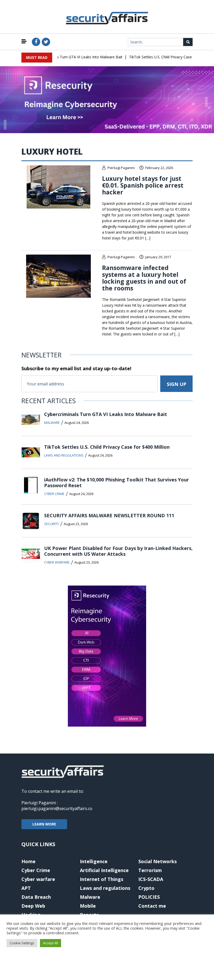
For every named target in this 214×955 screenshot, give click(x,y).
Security (51, 523)
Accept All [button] (50, 943)
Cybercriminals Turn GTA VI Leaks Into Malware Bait (71, 56)
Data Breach (36, 897)
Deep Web (33, 906)
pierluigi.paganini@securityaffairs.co (56, 808)
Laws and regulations (64, 455)
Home (28, 861)
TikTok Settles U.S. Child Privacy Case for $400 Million (167, 56)
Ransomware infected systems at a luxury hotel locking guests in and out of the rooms (144, 277)
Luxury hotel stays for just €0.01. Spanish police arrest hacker (142, 185)
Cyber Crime (54, 493)
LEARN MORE (44, 824)
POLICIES (149, 897)
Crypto (146, 888)
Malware (52, 422)
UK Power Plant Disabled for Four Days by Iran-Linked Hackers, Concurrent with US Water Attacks (118, 551)
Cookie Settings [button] (22, 943)
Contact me (152, 906)
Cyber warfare (57, 562)
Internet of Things (101, 879)
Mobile (88, 906)
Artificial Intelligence (104, 870)
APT (26, 888)
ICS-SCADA (150, 879)
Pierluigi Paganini (121, 167)
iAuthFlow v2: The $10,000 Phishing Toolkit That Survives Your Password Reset (116, 482)
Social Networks (157, 861)
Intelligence (94, 861)
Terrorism (150, 870)
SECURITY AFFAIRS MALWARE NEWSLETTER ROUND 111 (109, 515)
